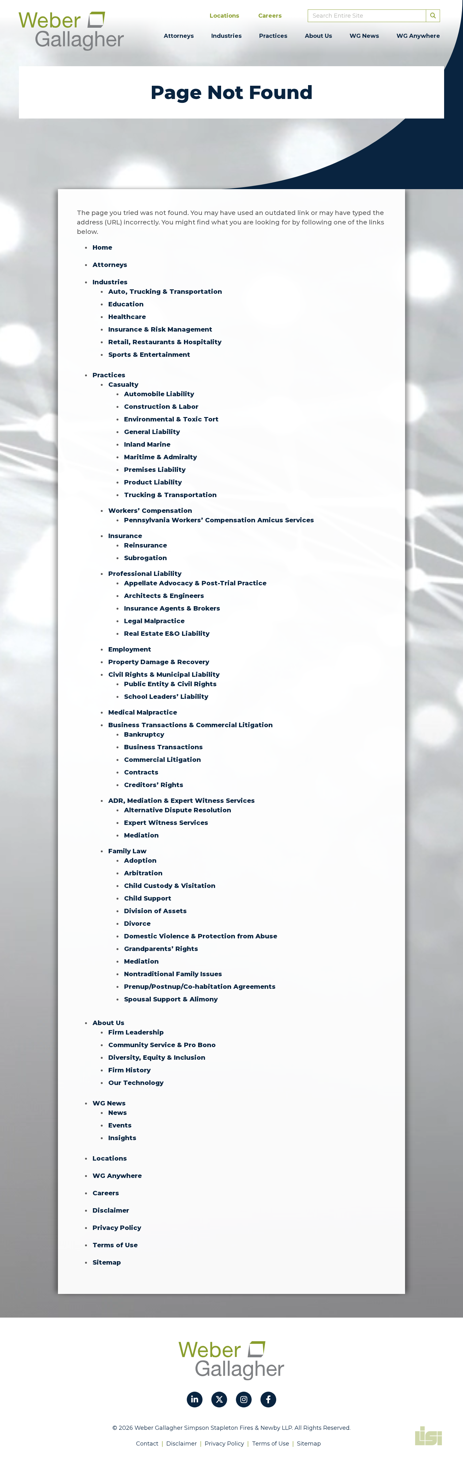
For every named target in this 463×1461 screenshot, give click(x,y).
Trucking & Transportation (170, 495)
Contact (147, 1443)
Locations (224, 15)
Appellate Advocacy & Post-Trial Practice (195, 583)
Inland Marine (147, 444)
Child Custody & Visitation (169, 886)
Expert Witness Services (166, 822)
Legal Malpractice (154, 621)
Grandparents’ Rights (161, 949)
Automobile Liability (159, 394)
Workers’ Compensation (150, 510)
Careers (270, 15)
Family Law (127, 851)
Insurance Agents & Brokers (172, 608)
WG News (364, 35)
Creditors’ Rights (153, 785)
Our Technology (135, 1083)
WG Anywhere (418, 35)
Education (126, 304)
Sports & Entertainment (149, 354)
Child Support (147, 898)
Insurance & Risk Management (160, 329)
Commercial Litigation (162, 759)
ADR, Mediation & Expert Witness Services (181, 800)
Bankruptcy (144, 734)
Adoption (140, 860)
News (117, 1112)
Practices (273, 35)
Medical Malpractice (142, 712)
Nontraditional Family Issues (173, 974)
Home (102, 247)
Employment (129, 649)
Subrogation (145, 558)
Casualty (123, 384)
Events (120, 1125)
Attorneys (179, 35)
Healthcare (127, 317)
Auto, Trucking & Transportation (165, 291)
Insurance (125, 536)
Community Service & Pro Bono (162, 1045)
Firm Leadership (136, 1032)
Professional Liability (144, 573)
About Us (318, 35)
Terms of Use (115, 1245)
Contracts (141, 772)
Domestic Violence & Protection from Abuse (200, 936)
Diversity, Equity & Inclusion (156, 1057)
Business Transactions (163, 747)
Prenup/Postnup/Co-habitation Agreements (200, 986)
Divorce (137, 923)
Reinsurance (145, 545)
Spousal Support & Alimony (171, 999)
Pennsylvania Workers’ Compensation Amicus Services (219, 520)
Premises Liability (155, 469)
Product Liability (153, 482)
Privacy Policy (117, 1228)
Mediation (141, 835)
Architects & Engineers (164, 596)
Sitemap (107, 1262)
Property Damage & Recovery (158, 662)
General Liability (152, 432)
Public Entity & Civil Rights (170, 684)
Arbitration (143, 873)
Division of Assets (155, 911)
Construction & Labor (161, 406)
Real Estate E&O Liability (166, 633)
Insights (122, 1138)
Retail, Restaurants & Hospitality (164, 342)
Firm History (129, 1070)
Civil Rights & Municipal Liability (164, 674)
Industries (226, 35)
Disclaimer (111, 1210)
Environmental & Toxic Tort (171, 419)
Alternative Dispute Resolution (177, 810)
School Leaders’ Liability (166, 696)
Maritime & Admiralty (160, 457)
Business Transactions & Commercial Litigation (190, 725)
